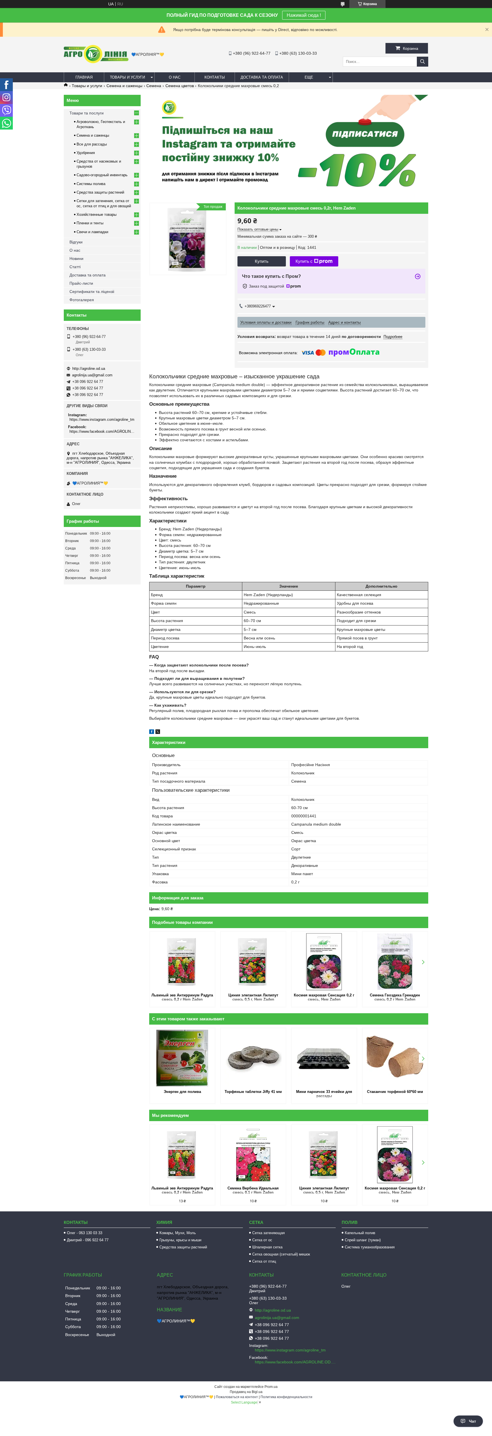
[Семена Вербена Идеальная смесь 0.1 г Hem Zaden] (253, 1154)
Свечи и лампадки (92, 232)
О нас (175, 77)
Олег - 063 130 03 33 (84, 1233)
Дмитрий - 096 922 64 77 (87, 1240)
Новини (76, 258)
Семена (153, 85)
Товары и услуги (127, 77)
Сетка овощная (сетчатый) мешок (281, 1254)
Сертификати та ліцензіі (91, 291)
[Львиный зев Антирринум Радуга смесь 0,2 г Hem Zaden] (182, 961)
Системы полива (91, 184)
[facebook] (151, 732)
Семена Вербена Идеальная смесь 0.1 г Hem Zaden (253, 1190)
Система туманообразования (370, 1247)
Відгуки (76, 242)
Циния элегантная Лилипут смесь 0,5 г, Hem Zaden (253, 997)
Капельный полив (360, 1233)
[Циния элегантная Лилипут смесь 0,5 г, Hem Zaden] (253, 961)
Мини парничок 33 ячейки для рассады (324, 1094)
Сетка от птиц (264, 1261)
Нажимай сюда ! (304, 15)
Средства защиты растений (100, 192)
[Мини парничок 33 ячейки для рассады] (324, 1058)
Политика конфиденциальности (286, 1397)
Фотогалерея (81, 300)
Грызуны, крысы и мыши (180, 1240)
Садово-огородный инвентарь (102, 175)
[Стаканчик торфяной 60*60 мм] (395, 1058)
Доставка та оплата (262, 77)
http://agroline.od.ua (88, 368)
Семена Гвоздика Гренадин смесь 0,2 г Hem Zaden (395, 997)
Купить (261, 261)
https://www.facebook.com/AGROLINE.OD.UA (102, 431)
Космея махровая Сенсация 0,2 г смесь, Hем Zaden (324, 997)
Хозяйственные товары (96, 214)
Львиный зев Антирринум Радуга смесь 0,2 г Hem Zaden (182, 997)
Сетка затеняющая (268, 1233)
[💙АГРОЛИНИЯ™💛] (96, 62)
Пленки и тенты (90, 223)
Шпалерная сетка (267, 1247)
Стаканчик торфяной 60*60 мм (395, 1092)
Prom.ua (271, 1387)
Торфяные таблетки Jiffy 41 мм (253, 1092)
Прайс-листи (81, 283)
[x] (157, 732)
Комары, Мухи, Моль (177, 1233)
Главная (84, 77)
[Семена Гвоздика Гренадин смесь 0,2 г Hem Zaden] (395, 961)
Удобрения (86, 153)
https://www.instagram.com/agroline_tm (101, 419)
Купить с (304, 261)
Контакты (214, 77)
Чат (472, 1421)
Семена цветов (179, 85)
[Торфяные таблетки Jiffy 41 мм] (253, 1058)
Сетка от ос (262, 1240)
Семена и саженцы (124, 85)
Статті (75, 266)
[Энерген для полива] (182, 1058)
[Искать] (422, 62)
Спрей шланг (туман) (363, 1240)
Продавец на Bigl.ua (246, 1392)
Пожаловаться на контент (237, 1397)
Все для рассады (92, 144)
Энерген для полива (182, 1092)
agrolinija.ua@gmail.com (92, 375)
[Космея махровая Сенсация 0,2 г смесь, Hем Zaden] (324, 961)
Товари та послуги (86, 113)
